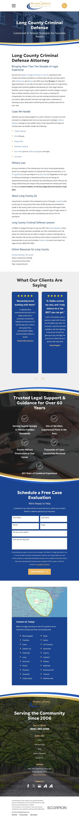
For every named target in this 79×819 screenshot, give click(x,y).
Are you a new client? (20, 532)
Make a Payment (39, 753)
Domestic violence (21, 146)
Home (39, 740)
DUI (15, 136)
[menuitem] (14, 814)
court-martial (44, 174)
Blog (39, 749)
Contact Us (39, 758)
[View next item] (42, 379)
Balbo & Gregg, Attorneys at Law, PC (34, 75)
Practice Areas (39, 744)
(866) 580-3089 (39, 729)
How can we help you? (21, 539)
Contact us (43, 240)
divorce (30, 81)
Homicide (17, 156)
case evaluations (55, 228)
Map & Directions (39, 775)
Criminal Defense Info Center (22, 255)
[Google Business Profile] (39, 786)
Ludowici (59, 201)
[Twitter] (33, 786)
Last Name (45, 518)
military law (20, 81)
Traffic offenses (20, 131)
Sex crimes (18, 151)
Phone (15, 525)
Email (43, 525)
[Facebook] (28, 786)
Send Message (37, 572)
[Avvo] (45, 786)
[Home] (39, 6)
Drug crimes (18, 141)
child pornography (35, 151)
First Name (17, 518)
